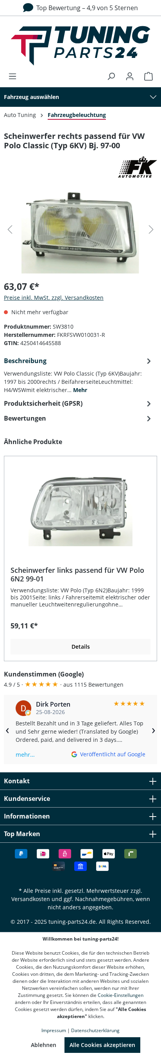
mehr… (25, 754)
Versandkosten (30, 899)
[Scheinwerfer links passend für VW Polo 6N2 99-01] (80, 507)
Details (81, 646)
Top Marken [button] (22, 833)
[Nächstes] (151, 229)
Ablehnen (43, 1045)
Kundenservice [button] (27, 798)
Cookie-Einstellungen (120, 995)
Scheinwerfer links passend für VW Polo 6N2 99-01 (77, 574)
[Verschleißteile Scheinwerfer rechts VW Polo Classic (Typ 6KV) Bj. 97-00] (80, 229)
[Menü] (15, 76)
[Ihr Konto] (129, 76)
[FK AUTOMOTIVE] (80, 167)
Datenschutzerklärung (95, 1030)
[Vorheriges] (10, 229)
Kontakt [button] (17, 781)
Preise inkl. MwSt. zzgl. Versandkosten (54, 297)
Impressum (53, 1030)
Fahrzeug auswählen (31, 97)
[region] (80, 549)
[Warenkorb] (146, 76)
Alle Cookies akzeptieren (102, 1045)
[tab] (78, 374)
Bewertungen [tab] (25, 418)
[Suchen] (111, 76)
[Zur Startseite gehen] (80, 45)
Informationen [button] (27, 816)
